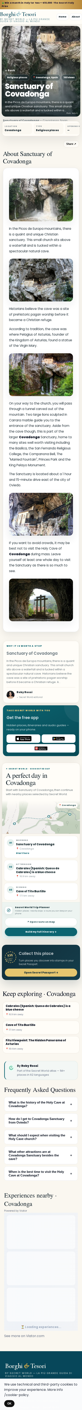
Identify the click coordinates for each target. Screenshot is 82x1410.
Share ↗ (71, 143)
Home (62, 16)
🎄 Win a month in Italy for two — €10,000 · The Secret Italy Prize (38, 4)
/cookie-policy (16, 1395)
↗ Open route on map (41, 921)
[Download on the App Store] (23, 738)
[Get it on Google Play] (58, 738)
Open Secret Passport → (41, 972)
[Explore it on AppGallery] (41, 748)
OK (9, 1403)
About (76, 16)
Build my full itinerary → (41, 931)
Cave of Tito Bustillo (31, 891)
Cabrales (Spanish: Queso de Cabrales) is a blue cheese (37, 870)
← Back (10, 70)
